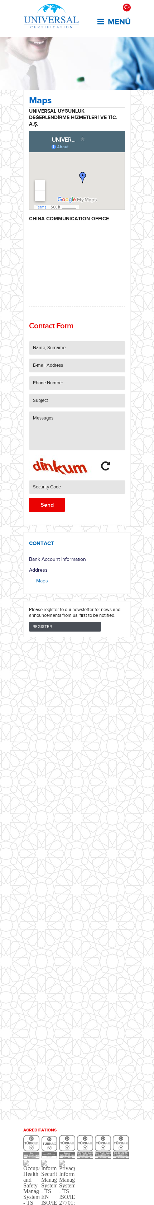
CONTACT (41, 543)
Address (38, 570)
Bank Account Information (57, 559)
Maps (42, 581)
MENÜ (119, 22)
